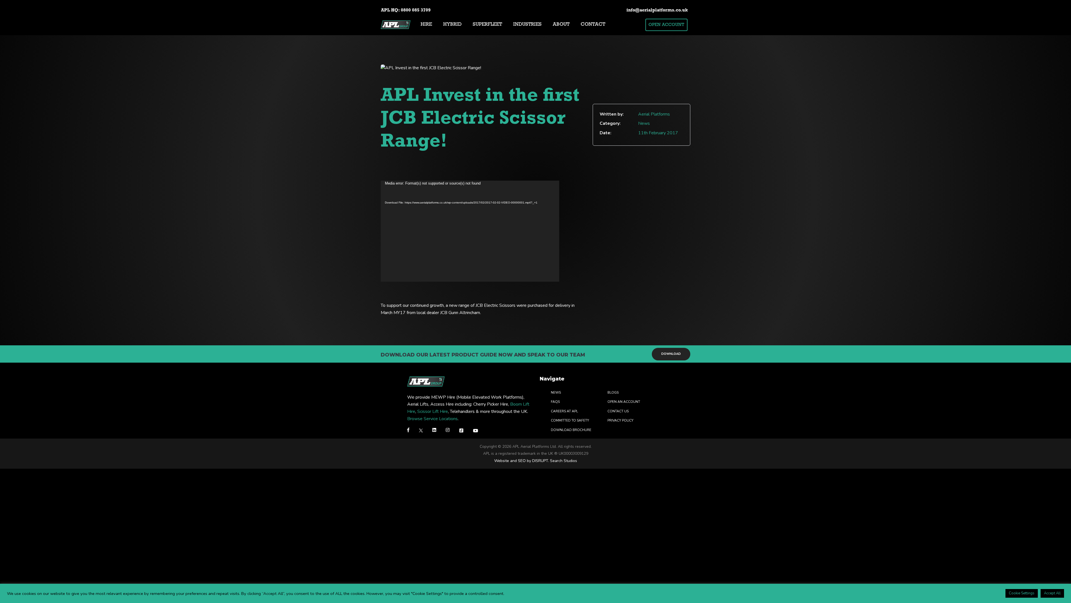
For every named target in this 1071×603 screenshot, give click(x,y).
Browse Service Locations (432, 419)
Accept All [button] (1052, 593)
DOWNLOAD (671, 354)
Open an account (623, 401)
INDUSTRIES (527, 24)
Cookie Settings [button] (1021, 593)
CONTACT (593, 24)
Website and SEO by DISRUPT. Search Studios (535, 460)
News (556, 392)
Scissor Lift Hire (432, 411)
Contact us (618, 411)
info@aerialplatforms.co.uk (657, 10)
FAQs (555, 401)
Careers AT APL (564, 411)
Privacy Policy (620, 420)
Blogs (613, 392)
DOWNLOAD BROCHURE (571, 430)
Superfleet (487, 24)
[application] (470, 231)
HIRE (426, 24)
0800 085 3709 (416, 10)
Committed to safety (570, 420)
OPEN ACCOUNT (666, 25)
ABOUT (561, 24)
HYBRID (452, 24)
